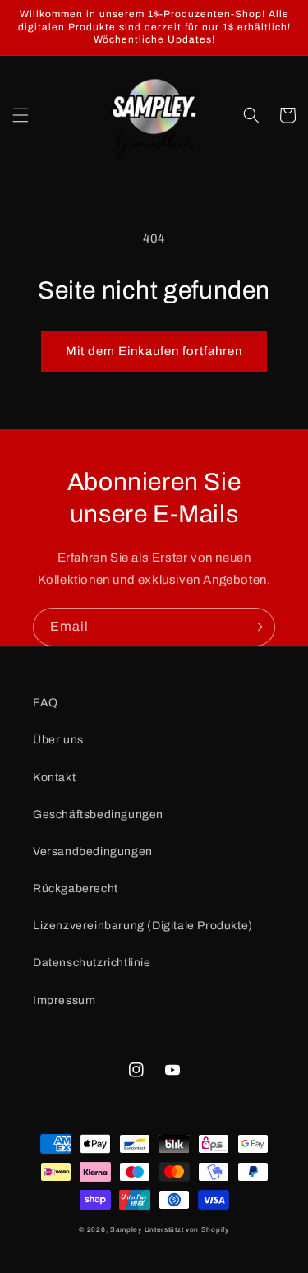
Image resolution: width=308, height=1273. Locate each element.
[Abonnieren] (256, 627)
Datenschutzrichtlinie (92, 962)
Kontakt (54, 777)
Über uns (58, 740)
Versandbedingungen (93, 851)
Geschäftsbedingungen (98, 814)
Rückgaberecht (75, 888)
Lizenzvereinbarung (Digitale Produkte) (143, 925)
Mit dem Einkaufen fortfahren (154, 351)
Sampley (127, 1230)
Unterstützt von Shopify (187, 1230)
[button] (20, 115)
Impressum (64, 1000)
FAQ (45, 703)
